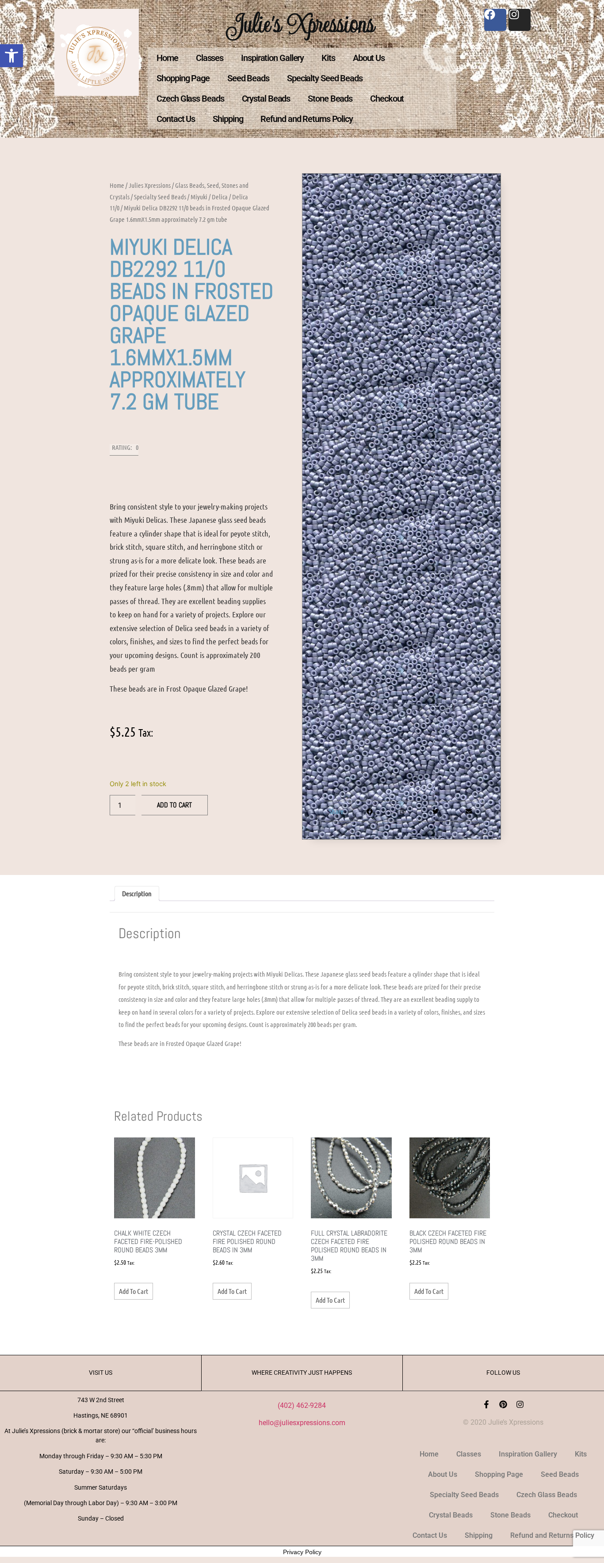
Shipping (228, 119)
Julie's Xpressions (302, 23)
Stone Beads (330, 98)
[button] (11, 55)
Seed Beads (248, 78)
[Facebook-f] (486, 1404)
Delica (220, 197)
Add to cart (174, 805)
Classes (209, 58)
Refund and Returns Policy (306, 119)
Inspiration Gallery (272, 58)
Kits (328, 58)
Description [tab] (137, 893)
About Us (369, 58)
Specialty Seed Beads (325, 78)
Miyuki (199, 197)
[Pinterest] (503, 1404)
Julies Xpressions (150, 185)
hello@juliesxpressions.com (302, 1422)
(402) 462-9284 (302, 1405)
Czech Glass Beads (190, 98)
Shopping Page (183, 78)
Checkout (387, 98)
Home (167, 58)
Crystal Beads (266, 98)
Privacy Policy (302, 1551)
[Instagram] (520, 1404)
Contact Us (176, 119)
